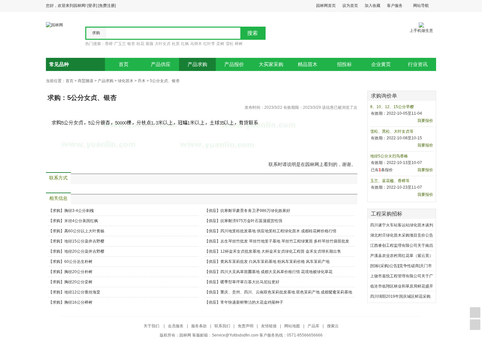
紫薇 (149, 43)
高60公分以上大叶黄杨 (84, 231)
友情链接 (269, 326)
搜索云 (333, 326)
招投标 (344, 64)
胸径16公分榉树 (78, 302)
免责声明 (245, 326)
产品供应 (161, 64)
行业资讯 (418, 64)
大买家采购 (271, 64)
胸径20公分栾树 (78, 282)
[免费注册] (107, 5)
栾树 (220, 43)
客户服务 (395, 5)
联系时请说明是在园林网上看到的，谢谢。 (312, 164)
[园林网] (54, 24)
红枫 (185, 43)
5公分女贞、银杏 (165, 81)
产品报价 (234, 64)
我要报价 (425, 120)
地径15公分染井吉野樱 (84, 241)
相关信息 (58, 198)
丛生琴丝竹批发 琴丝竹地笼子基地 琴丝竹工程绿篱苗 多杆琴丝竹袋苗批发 (284, 241)
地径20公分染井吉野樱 (84, 251)
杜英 (176, 43)
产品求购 (197, 64)
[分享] (475, 324)
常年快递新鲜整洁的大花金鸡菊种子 (251, 302)
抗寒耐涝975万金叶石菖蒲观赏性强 (251, 221)
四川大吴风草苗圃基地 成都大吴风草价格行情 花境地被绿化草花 (276, 271)
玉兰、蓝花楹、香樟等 (390, 180)
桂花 (140, 43)
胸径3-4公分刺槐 (79, 210)
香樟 (109, 43)
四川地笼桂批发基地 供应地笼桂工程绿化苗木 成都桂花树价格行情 (278, 231)
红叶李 (209, 43)
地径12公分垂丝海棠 (82, 292)
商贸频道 (85, 81)
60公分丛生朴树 (78, 261)
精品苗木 (307, 64)
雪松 (229, 43)
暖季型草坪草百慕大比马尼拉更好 (249, 282)
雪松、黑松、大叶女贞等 (391, 131)
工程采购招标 (386, 214)
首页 (124, 64)
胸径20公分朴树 (78, 271)
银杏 (131, 43)
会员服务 (176, 326)
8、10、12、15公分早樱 (392, 106)
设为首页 (350, 5)
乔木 (142, 81)
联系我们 (222, 326)
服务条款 (199, 326)
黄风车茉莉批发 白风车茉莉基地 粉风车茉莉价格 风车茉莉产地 (275, 261)
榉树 (239, 43)
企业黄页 (381, 64)
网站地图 (292, 326)
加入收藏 (372, 5)
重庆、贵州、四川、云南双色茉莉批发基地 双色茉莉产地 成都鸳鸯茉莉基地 (286, 292)
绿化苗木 (125, 81)
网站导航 (421, 5)
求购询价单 (384, 96)
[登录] (92, 5)
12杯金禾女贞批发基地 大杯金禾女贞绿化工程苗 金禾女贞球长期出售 (280, 251)
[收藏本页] (475, 312)
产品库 (313, 326)
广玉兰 (120, 43)
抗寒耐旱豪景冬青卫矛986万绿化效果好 (255, 210)
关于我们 (152, 326)
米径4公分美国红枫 (81, 221)
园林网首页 (326, 5)
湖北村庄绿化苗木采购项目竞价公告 (401, 235)
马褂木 (196, 43)
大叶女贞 (163, 43)
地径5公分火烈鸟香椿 (389, 156)
